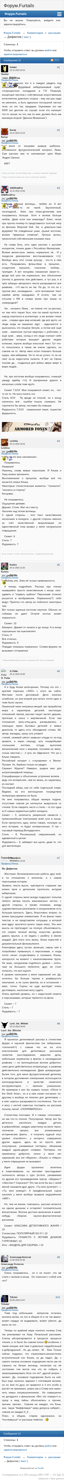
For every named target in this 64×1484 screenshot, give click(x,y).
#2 (58, 130)
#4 (58, 441)
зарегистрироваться (15, 54)
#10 (58, 1297)
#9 (58, 1257)
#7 (58, 858)
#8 (58, 1023)
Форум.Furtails (19, 5)
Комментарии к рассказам (43, 32)
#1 (58, 67)
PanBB (41, 1468)
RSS (57, 60)
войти (48, 50)
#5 (58, 564)
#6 (58, 671)
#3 (58, 188)
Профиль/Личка (9, 80)
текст (27, 37)
